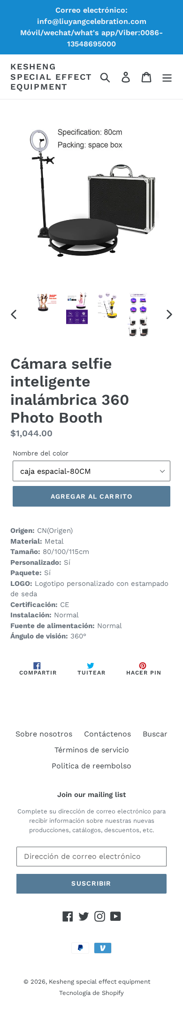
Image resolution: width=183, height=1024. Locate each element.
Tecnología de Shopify (91, 992)
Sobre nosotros (43, 733)
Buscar (155, 733)
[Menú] (167, 76)
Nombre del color (41, 453)
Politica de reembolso (91, 765)
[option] (46, 302)
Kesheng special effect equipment (51, 76)
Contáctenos (107, 733)
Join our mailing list (91, 794)
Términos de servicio (91, 749)
